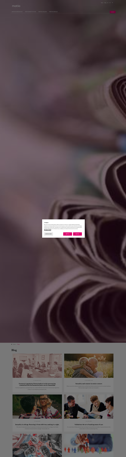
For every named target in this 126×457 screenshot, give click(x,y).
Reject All (77, 233)
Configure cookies (48, 233)
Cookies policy (47, 230)
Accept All (68, 233)
